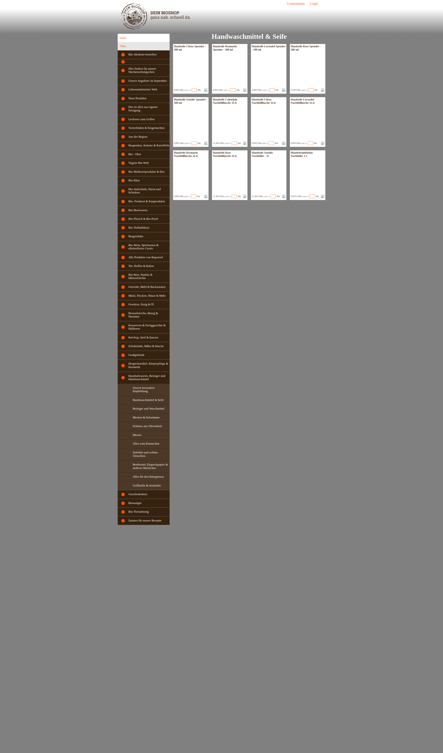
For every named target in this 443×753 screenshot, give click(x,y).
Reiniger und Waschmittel (149, 408)
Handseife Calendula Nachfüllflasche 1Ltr (225, 101)
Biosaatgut (135, 503)
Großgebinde (136, 355)
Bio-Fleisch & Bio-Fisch (143, 218)
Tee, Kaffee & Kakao (141, 266)
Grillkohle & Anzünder (147, 485)
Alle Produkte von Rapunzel (145, 257)
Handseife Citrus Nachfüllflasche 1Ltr (264, 101)
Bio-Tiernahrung (138, 511)
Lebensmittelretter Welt (142, 89)
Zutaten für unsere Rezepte (144, 520)
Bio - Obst (134, 154)
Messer (137, 435)
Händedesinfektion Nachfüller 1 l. (302, 154)
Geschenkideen (137, 494)
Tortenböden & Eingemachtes (146, 128)
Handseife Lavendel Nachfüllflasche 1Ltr (303, 101)
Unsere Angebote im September (147, 80)
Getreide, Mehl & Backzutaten (147, 287)
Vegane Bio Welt (138, 163)
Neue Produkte (137, 98)
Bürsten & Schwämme (146, 417)
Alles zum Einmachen (146, 443)
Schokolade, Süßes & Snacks (146, 346)
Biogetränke (135, 236)
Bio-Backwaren (137, 210)
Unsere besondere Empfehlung (144, 389)
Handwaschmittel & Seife (148, 400)
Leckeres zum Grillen (141, 119)
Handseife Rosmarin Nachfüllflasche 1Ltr (186, 154)
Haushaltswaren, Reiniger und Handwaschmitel (146, 377)
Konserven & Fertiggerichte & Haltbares (147, 327)
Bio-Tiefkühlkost (138, 227)
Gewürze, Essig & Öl (141, 304)
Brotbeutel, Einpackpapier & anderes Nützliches (150, 466)
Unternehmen (296, 3)
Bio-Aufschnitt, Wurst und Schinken (144, 191)
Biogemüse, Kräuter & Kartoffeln (148, 145)
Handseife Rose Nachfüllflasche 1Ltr (225, 154)
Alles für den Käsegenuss (148, 476)
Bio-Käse (134, 180)
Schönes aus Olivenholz (147, 426)
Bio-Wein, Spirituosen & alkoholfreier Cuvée (143, 246)
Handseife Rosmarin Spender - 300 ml (225, 48)
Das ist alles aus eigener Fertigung (143, 108)
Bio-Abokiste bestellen (142, 54)
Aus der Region (137, 136)
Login (314, 3)
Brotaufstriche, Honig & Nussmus (143, 315)
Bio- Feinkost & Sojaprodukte (146, 201)
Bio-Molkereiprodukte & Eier (146, 171)
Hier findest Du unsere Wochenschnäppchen (142, 70)
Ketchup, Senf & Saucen (143, 337)
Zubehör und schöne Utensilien (145, 454)
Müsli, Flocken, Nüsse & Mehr (147, 295)
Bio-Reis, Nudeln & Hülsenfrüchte (140, 276)
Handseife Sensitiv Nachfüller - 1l (262, 154)
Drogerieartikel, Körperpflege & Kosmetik (148, 365)
